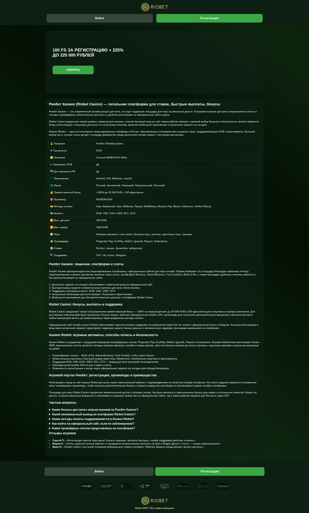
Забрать (73, 69)
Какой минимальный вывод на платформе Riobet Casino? (94, 414)
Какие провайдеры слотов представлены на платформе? (93, 428)
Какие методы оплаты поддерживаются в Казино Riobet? (93, 418)
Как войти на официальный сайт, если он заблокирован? (93, 423)
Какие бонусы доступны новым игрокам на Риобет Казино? (95, 409)
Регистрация (209, 18)
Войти (99, 18)
